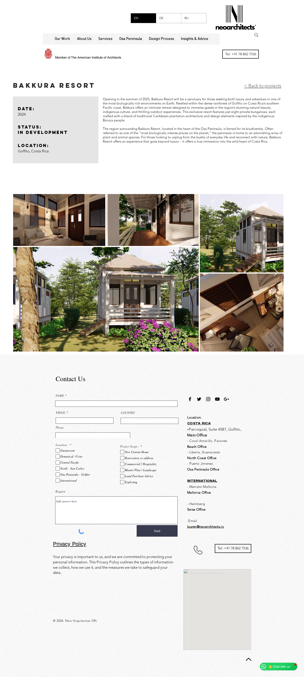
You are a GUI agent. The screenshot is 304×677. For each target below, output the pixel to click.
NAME (59, 395)
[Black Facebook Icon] (190, 399)
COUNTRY (128, 412)
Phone (60, 427)
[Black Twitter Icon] (199, 399)
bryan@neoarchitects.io (206, 572)
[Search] (256, 35)
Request (60, 491)
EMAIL (60, 412)
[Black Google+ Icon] (226, 399)
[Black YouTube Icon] (217, 399)
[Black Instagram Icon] (208, 399)
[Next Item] (275, 272)
